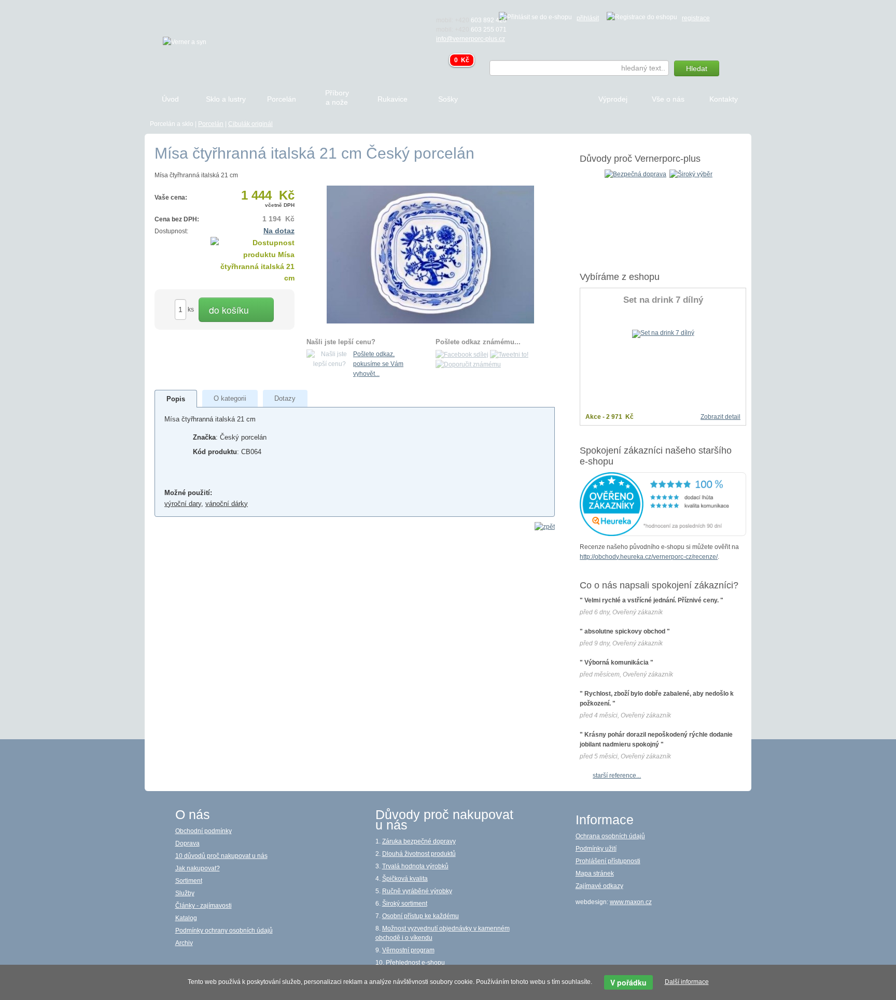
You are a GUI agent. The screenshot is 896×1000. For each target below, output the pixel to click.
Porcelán (210, 124)
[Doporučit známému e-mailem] (468, 364)
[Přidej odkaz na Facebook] (462, 354)
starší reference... (617, 775)
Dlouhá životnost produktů (419, 853)
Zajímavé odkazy (599, 886)
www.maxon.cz (631, 902)
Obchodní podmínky (203, 831)
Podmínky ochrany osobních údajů (224, 930)
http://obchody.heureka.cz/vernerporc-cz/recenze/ (649, 556)
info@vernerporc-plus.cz (470, 39)
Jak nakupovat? (197, 868)
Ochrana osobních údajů (610, 836)
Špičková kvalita (405, 878)
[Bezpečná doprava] (635, 173)
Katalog (186, 918)
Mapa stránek (595, 873)
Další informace (687, 981)
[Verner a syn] (184, 41)
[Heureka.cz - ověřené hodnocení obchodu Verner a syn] (663, 503)
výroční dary (182, 504)
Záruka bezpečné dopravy (419, 841)
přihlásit (588, 18)
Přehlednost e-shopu (415, 962)
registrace (696, 18)
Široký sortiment (404, 903)
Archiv (184, 943)
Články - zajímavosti (203, 905)
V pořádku (628, 982)
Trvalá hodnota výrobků (415, 866)
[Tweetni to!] (509, 354)
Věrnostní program (408, 950)
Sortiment (188, 880)
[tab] (176, 398)
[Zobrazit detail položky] (663, 333)
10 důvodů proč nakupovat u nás (221, 856)
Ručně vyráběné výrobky (417, 891)
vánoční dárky (226, 504)
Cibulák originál (250, 124)
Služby (184, 893)
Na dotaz (279, 231)
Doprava (187, 843)
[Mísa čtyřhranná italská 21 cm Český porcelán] (430, 254)
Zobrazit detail (720, 416)
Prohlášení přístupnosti (608, 861)
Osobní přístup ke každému (420, 916)
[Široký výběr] (691, 173)
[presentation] (176, 398)
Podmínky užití (596, 848)
